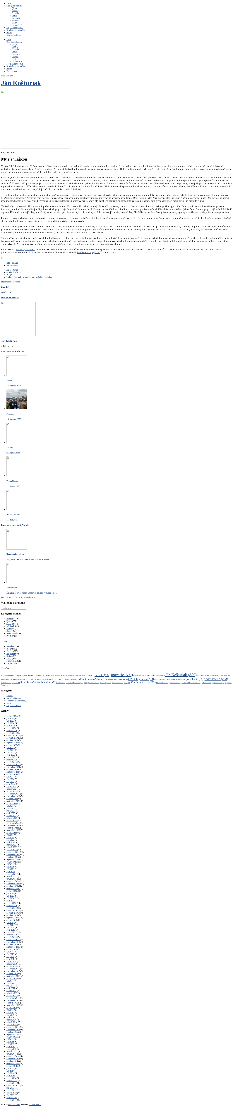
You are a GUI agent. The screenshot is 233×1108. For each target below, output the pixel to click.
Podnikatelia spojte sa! (88, 252)
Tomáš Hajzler (105, 683)
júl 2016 (9, 1010)
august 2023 (11, 803)
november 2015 (13, 1029)
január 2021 (11, 879)
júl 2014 (9, 1068)
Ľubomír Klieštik (191, 682)
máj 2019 (10, 927)
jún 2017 (10, 983)
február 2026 (11, 730)
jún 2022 (10, 837)
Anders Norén (35, 1104)
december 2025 (13, 735)
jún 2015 (10, 1041)
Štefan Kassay (220, 683)
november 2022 (13, 825)
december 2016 (13, 998)
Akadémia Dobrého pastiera (15, 675)
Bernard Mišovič (37, 675)
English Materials (13, 35)
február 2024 (11, 789)
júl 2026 (9, 718)
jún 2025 (10, 750)
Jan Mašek (159, 675)
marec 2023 (11, 815)
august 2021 (11, 862)
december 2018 (13, 939)
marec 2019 (11, 932)
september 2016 (13, 1005)
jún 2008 (10, 1095)
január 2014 (11, 1083)
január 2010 (11, 1093)
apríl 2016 (10, 1017)
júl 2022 (9, 835)
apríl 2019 (10, 930)
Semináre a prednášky (15, 30)
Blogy (14, 8)
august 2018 (11, 949)
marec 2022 (11, 845)
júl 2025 (9, 747)
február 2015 (11, 1051)
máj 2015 (10, 1044)
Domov (9, 696)
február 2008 (11, 1097)
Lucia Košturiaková (42, 679)
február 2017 (11, 993)
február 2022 (11, 847)
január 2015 (11, 1054)
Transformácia (117, 683)
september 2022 (13, 830)
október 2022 (12, 828)
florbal (91, 675)
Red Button (60, 683)
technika (48, 277)
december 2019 (13, 910)
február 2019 (11, 935)
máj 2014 (10, 1073)
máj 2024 (10, 781)
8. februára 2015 (13, 272)
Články (15, 10)
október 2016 (12, 1003)
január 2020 (11, 908)
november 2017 (13, 971)
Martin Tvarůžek (59, 679)
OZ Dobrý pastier (141, 679)
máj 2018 (10, 956)
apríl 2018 (10, 959)
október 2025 (12, 740)
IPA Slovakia (147, 675)
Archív (9, 32)
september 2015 (13, 1034)
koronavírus (225, 675)
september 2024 (13, 772)
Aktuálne (16, 13)
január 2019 (11, 937)
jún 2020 (10, 896)
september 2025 (13, 743)
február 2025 (11, 760)
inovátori (137, 675)
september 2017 (13, 976)
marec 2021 (11, 874)
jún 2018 (10, 954)
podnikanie (194, 679)
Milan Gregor (72, 679)
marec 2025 (11, 757)
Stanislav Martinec (74, 683)
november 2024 (13, 767)
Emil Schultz (62, 675)
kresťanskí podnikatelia (18, 679)
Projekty (15, 20)
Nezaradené (17, 25)
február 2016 (11, 1022)
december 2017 (13, 969)
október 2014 (12, 1061)
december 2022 (13, 823)
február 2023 (11, 818)
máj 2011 (10, 1088)
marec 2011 (11, 1090)
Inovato (102, 675)
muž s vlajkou (38, 277)
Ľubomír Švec (207, 683)
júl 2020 (9, 893)
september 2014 (13, 1063)
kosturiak (27, 277)
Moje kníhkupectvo (14, 27)
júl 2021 (9, 864)
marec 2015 (11, 1049)
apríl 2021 (10, 871)
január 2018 (11, 966)
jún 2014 (10, 1071)
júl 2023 (9, 806)
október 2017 (12, 973)
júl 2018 (9, 952)
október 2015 (12, 1032)
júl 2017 (9, 981)
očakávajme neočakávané (163, 679)
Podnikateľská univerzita (38, 682)
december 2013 (13, 1085)
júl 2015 (9, 1039)
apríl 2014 (10, 1076)
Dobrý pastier (50, 675)
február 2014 (11, 1080)
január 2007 (11, 1100)
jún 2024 (10, 779)
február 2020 (11, 905)
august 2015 (11, 1037)
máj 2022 (10, 840)
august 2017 (11, 978)
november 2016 (13, 1000)
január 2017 (11, 995)
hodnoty (9, 277)
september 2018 (13, 947)
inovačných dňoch (25, 249)
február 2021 (11, 876)
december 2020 (13, 881)
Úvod (8, 3)
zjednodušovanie (175, 683)
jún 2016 (10, 1012)
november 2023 (13, 796)
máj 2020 (10, 898)
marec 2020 (11, 903)
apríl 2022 (10, 842)
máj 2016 (10, 1015)
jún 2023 (10, 808)
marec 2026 (11, 728)
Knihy (14, 23)
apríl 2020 (10, 901)
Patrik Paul (179, 679)
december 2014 (13, 1056)
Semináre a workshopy (16, 701)
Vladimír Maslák (143, 682)
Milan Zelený (88, 679)
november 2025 (13, 738)
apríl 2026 (10, 726)
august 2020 (11, 891)
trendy (127, 683)
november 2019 (13, 913)
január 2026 (11, 733)
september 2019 (13, 918)
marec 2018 (11, 961)
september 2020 (13, 888)
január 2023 (11, 820)
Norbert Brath (121, 679)
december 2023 (13, 794)
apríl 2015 (10, 1046)
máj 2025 (10, 752)
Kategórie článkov (14, 6)
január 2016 (11, 1024)
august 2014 (11, 1066)
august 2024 (11, 774)
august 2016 (11, 1007)
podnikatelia (216, 679)
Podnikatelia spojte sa (10, 683)
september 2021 (13, 859)
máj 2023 (10, 811)
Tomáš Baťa (94, 683)
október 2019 (12, 915)
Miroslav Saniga (106, 679)
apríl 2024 (10, 784)
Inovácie (18, 277)
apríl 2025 (10, 755)
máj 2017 (10, 986)
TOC (86, 683)
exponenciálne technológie (77, 675)
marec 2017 (11, 990)
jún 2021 (10, 866)
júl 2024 (9, 777)
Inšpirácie (16, 18)
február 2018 (11, 964)
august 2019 (11, 920)
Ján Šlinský (202, 675)
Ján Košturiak (21, 82)
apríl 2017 (10, 988)
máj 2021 (10, 869)
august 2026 (11, 716)
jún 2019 (10, 925)
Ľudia (14, 15)
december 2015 (13, 1027)
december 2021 (13, 852)
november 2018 (13, 942)
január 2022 (11, 849)
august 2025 (11, 745)
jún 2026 (10, 721)
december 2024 (13, 764)
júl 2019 (9, 922)
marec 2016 (11, 1020)
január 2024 (11, 791)
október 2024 (12, 769)
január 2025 (11, 762)
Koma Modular (213, 675)
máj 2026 (10, 723)
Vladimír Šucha (162, 683)
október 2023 (12, 798)
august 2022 (11, 832)
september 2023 (13, 801)
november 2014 (13, 1059)
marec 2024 (11, 786)
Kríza (30, 679)
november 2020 (13, 884)
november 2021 (13, 854)
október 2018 (12, 944)
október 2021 (12, 857)
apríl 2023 (10, 813)
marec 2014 (11, 1078)
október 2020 (12, 886)
